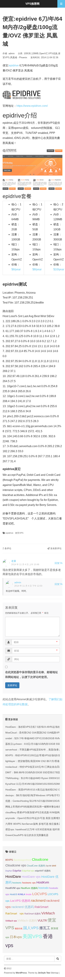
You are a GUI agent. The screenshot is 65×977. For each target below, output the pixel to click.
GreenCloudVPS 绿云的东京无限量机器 (26, 835)
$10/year (58, 269)
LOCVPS (39, 894)
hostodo (43, 888)
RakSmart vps (14, 913)
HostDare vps (31, 876)
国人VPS (31, 928)
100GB (27, 53)
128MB (34, 53)
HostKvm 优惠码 (29, 888)
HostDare (13, 876)
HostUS (13, 894)
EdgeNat (17, 870)
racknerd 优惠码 (22, 907)
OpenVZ (43, 53)
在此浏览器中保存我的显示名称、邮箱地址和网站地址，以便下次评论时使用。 (31, 675)
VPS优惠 (52, 53)
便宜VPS (19, 533)
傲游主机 (19, 928)
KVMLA (21, 894)
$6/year (16, 269)
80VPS (9, 860)
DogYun (8, 871)
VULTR (42, 920)
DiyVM (48, 866)
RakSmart (41, 907)
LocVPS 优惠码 (20, 900)
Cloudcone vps (15, 865)
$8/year (37, 269)
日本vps (16, 937)
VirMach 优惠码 (27, 920)
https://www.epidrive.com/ (32, 105)
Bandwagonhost (22, 859)
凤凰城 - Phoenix (18, 57)
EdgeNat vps (28, 871)
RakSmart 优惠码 (32, 914)
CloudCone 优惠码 (36, 865)
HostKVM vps (12, 888)
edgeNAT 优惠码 (42, 871)
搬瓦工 (44, 928)
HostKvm (42, 882)
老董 (13, 561)
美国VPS (32, 936)
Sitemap (54, 973)
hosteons (16, 882)
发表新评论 (56, 548)
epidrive (14, 65)
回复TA (58, 563)
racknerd (38, 900)
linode (29, 894)
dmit (54, 866)
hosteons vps (29, 882)
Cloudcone (40, 859)
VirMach (48, 913)
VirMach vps (11, 921)
